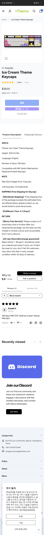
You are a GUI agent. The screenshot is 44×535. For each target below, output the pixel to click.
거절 (21, 522)
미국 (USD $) (7, 3)
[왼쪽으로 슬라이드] (4, 43)
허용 (21, 516)
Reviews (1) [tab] (11, 288)
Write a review (29, 273)
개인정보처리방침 (27, 510)
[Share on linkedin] (35, 323)
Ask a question (29, 278)
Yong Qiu (7, 68)
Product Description (11, 134)
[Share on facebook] (30, 323)
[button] (3, 11)
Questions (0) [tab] (32, 288)
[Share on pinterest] (40, 323)
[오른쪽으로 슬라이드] (40, 43)
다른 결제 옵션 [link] (22, 113)
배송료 (4, 93)
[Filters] (4, 295)
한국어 (36, 3)
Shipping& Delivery (33, 134)
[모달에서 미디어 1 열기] (22, 43)
